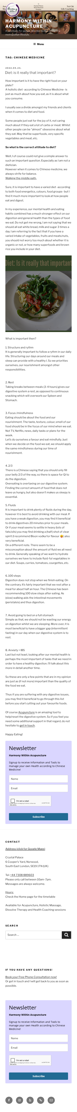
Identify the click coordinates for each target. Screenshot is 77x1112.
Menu (40, 44)
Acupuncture (26, 712)
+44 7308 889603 (22, 875)
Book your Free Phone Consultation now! (31, 977)
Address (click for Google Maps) (25, 848)
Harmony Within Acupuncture (28, 23)
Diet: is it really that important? (30, 73)
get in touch (27, 725)
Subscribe (39, 816)
